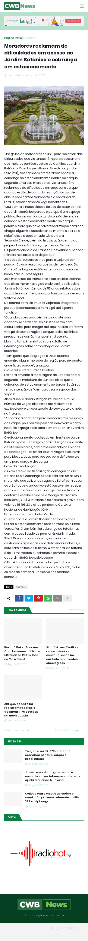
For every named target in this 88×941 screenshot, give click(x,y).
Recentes (14, 741)
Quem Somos (31, 934)
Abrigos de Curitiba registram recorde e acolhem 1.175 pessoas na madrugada (21, 710)
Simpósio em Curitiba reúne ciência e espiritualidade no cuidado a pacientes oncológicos (62, 655)
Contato (52, 934)
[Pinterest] (38, 598)
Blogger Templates (64, 928)
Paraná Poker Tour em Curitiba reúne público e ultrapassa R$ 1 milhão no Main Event (22, 653)
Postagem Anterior (20, 730)
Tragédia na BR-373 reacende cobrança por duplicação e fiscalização (47, 755)
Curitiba (31, 38)
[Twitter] (29, 598)
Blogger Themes (37, 928)
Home (13, 934)
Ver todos (77, 610)
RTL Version (71, 934)
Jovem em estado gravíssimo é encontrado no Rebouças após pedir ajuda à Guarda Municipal (53, 776)
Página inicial (13, 38)
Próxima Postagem (68, 730)
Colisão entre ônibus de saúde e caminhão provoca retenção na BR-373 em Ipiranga (52, 797)
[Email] (57, 598)
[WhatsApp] (48, 598)
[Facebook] (19, 598)
